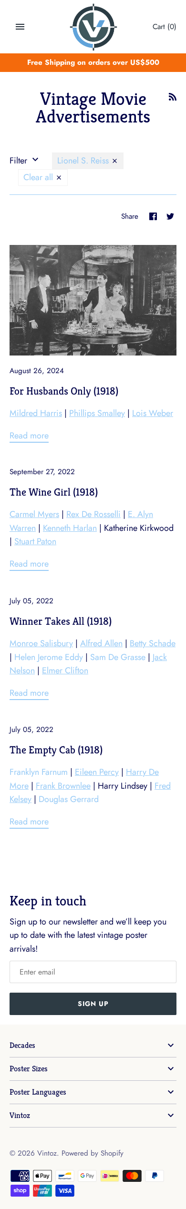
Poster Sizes (29, 1069)
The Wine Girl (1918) (54, 491)
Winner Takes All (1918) (61, 621)
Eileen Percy (97, 772)
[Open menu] (20, 26)
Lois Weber (152, 413)
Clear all (39, 177)
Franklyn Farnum (39, 772)
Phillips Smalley (97, 413)
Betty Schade (153, 643)
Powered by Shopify (93, 1153)
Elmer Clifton (65, 670)
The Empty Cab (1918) (56, 749)
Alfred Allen (101, 643)
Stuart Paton (35, 541)
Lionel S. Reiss (84, 160)
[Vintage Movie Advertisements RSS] (172, 99)
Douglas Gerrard (69, 799)
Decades (22, 1045)
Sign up (93, 1003)
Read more (29, 435)
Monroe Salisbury (41, 643)
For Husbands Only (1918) (64, 390)
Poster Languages (38, 1092)
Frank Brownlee (63, 786)
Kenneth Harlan (70, 528)
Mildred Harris (36, 413)
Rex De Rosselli (93, 514)
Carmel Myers (34, 514)
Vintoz (20, 1115)
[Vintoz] (93, 27)
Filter (20, 160)
